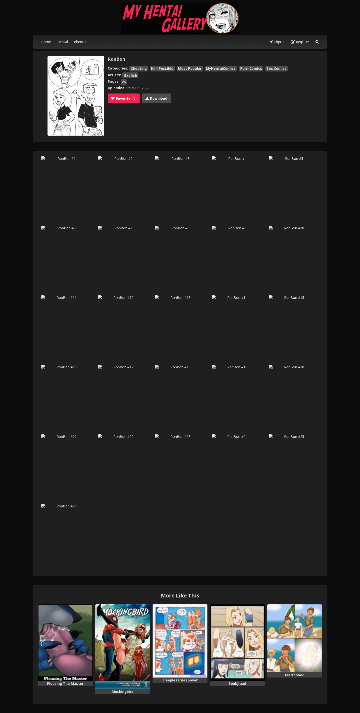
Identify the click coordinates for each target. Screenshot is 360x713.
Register (302, 41)
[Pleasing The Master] (65, 642)
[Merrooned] (294, 638)
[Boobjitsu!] (237, 642)
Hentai (62, 41)
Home (46, 41)
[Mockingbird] (122, 646)
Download (158, 98)
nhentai (80, 41)
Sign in (279, 41)
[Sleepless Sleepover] (180, 641)
